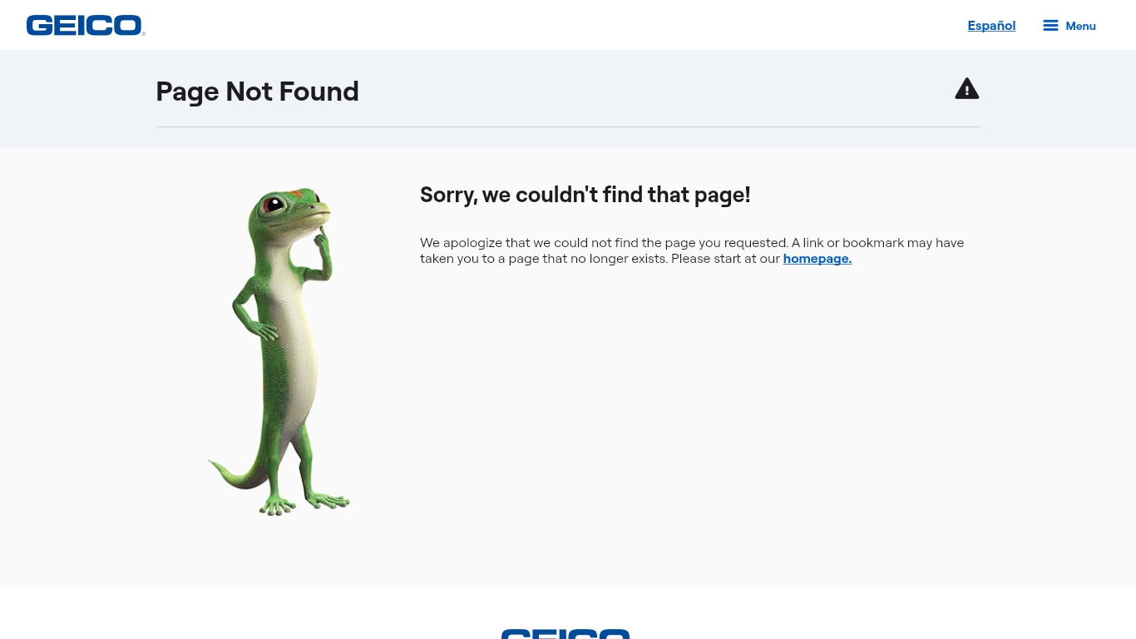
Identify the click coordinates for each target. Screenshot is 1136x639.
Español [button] (979, 19)
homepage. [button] (812, 257)
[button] (70, 25)
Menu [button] (1048, 19)
